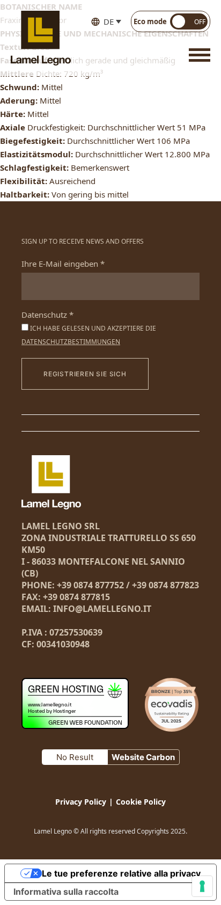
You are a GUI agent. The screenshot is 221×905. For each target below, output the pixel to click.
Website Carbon (143, 757)
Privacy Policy (80, 802)
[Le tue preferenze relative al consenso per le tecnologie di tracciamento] (202, 886)
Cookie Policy (141, 802)
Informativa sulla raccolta (66, 891)
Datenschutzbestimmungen (70, 341)
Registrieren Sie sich (85, 374)
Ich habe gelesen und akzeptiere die (88, 335)
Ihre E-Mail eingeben (63, 263)
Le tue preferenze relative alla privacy (121, 873)
